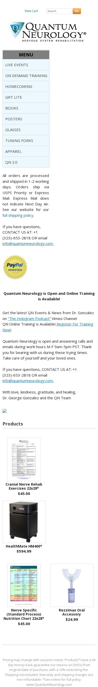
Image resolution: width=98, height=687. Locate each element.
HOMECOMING (18, 86)
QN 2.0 (11, 162)
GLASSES (13, 129)
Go (77, 11)
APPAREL (13, 151)
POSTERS (13, 118)
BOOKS (11, 108)
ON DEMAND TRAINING (26, 75)
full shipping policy (18, 215)
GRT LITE (13, 97)
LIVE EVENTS (16, 64)
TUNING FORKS (19, 140)
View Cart (31, 11)
